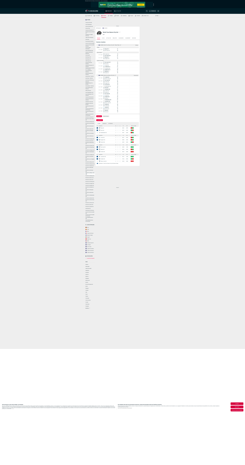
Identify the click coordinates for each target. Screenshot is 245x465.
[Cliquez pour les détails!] (117, 49)
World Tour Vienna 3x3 (90, 202)
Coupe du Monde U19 (90, 30)
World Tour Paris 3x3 (89, 179)
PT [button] (123, 125)
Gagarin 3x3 (103, 139)
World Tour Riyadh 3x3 (90, 185)
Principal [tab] (99, 116)
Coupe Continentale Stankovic (89, 53)
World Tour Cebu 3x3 (89, 128)
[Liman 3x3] (99, 137)
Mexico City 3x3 (103, 161)
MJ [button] (115, 125)
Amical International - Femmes (89, 74)
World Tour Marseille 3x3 (89, 168)
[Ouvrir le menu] (158, 11)
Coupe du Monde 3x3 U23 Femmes (89, 109)
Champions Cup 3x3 (89, 101)
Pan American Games (89, 41)
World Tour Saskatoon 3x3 (90, 188)
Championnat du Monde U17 (90, 32)
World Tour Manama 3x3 (90, 163)
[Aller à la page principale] (93, 11)
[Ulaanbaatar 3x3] (99, 132)
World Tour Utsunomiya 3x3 (90, 200)
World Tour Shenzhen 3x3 (89, 193)
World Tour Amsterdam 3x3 (90, 124)
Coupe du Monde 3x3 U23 (89, 106)
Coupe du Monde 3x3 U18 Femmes (89, 115)
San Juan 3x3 (103, 147)
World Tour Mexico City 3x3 (90, 173)
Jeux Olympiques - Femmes (89, 71)
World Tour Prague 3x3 (90, 183)
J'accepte (237, 403)
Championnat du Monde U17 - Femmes (90, 68)
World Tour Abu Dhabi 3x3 (90, 119)
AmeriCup (87, 39)
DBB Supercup (88, 60)
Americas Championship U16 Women (89, 83)
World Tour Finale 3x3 (89, 117)
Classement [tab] (99, 120)
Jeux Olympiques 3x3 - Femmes (90, 95)
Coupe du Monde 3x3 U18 (89, 112)
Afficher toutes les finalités (237, 410)
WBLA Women (88, 90)
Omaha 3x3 (103, 151)
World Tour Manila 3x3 (90, 165)
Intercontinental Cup (89, 50)
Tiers (13, 408)
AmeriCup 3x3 (88, 208)
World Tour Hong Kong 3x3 (90, 148)
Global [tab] (99, 123)
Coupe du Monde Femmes (89, 63)
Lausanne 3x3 (103, 156)
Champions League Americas (89, 35)
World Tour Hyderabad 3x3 (90, 152)
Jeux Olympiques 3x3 (89, 92)
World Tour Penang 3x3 (90, 181)
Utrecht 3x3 (103, 142)
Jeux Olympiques (89, 24)
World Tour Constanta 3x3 (90, 134)
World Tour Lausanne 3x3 (89, 157)
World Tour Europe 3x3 (90, 145)
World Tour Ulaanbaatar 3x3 (90, 196)
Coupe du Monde (89, 22)
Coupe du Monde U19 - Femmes (90, 66)
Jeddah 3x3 (103, 158)
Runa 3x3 (102, 130)
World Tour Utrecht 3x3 (90, 198)
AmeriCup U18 (88, 57)
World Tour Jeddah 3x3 (90, 154)
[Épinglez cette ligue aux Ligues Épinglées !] (120, 32)
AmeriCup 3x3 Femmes (90, 210)
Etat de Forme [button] (133, 125)
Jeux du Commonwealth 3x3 (90, 213)
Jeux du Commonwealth (90, 43)
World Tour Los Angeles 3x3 (90, 159)
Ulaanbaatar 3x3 (104, 132)
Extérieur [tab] (110, 123)
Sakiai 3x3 (102, 149)
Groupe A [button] (100, 125)
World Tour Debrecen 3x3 (89, 136)
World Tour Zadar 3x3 (89, 206)
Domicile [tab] (104, 123)
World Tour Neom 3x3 (90, 177)
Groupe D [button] (100, 154)
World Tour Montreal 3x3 (89, 171)
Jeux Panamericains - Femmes (89, 88)
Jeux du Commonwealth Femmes (90, 45)
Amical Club (88, 28)
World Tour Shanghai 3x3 (89, 190)
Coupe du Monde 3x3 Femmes (89, 99)
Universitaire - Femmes (90, 85)
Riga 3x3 (102, 127)
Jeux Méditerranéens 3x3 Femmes (89, 221)
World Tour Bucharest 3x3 (90, 126)
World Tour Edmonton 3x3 (90, 143)
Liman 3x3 (102, 137)
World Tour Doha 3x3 (89, 140)
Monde (105, 28)
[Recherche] (147, 11)
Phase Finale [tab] (106, 116)
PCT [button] (127, 125)
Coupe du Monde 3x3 (89, 97)
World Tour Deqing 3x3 (90, 138)
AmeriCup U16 (88, 58)
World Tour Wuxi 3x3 (89, 204)
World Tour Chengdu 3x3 (89, 131)
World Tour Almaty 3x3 (90, 121)
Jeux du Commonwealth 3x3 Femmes (90, 215)
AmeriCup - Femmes (89, 78)
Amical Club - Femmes (90, 76)
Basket (99, 28)
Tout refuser (237, 406)
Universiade (88, 55)
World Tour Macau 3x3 (90, 161)
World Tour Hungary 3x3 (90, 150)
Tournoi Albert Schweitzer (88, 48)
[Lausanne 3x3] (99, 156)
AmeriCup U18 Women (90, 80)
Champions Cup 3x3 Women (89, 104)
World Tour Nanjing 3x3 (90, 175)
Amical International (89, 26)
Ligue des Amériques (89, 37)
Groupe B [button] (100, 135)
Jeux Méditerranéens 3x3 (89, 218)
